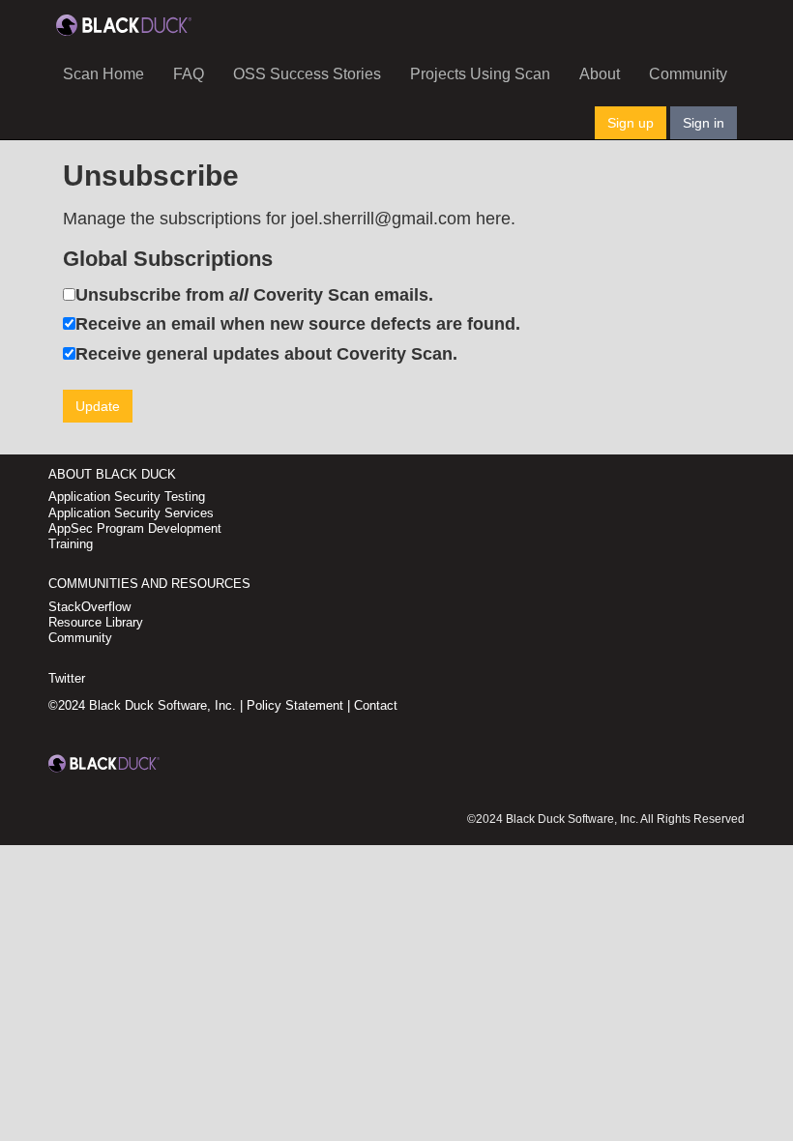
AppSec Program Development (134, 528)
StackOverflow (89, 607)
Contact (375, 705)
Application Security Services (131, 513)
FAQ (188, 74)
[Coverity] (123, 24)
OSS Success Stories (307, 74)
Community (688, 74)
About (599, 74)
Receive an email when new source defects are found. (297, 324)
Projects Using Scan (480, 74)
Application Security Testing (126, 496)
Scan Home (103, 74)
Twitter (66, 678)
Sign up (630, 123)
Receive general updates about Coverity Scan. (266, 354)
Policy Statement (295, 705)
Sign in (703, 123)
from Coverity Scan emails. (254, 295)
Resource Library (95, 622)
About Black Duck (112, 474)
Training (70, 544)
